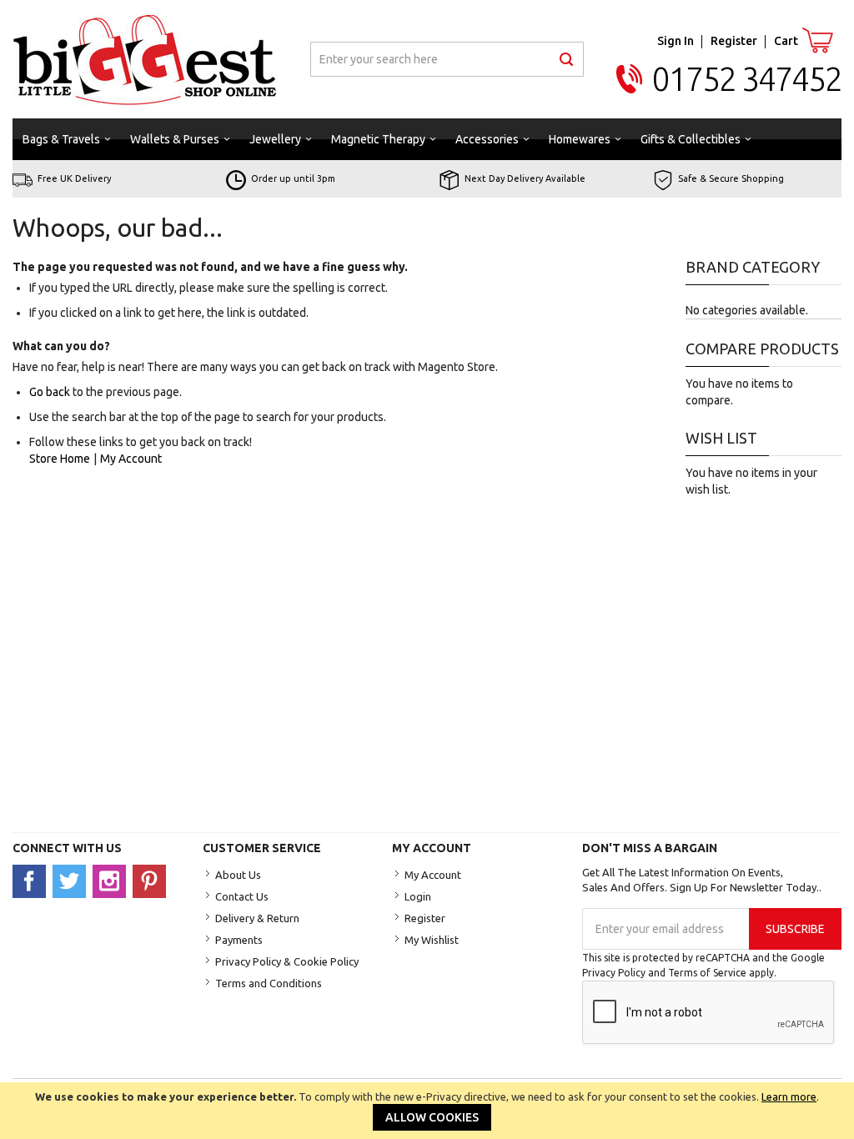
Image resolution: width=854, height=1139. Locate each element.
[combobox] (447, 59)
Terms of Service (707, 972)
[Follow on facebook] (33, 880)
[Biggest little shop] (145, 59)
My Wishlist (431, 940)
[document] (427, 1111)
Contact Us (242, 896)
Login (417, 896)
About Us (238, 875)
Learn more (788, 1096)
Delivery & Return (257, 918)
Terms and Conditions (268, 983)
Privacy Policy (614, 972)
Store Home (59, 458)
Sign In (675, 41)
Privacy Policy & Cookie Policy (287, 961)
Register (734, 41)
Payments (239, 940)
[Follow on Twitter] (73, 880)
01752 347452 (746, 78)
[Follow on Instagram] (113, 880)
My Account (131, 458)
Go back (49, 392)
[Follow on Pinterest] (151, 880)
